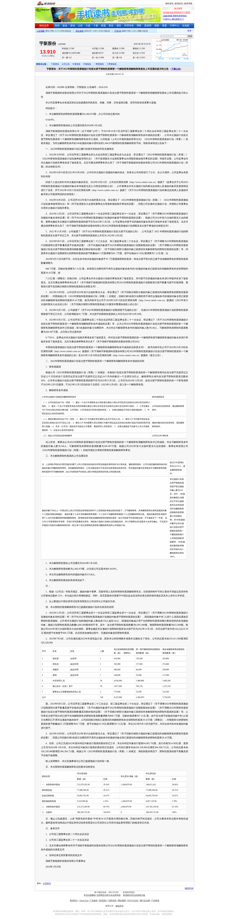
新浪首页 (179, 3)
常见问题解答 (90, 895)
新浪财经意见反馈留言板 (134, 895)
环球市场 (129, 25)
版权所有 (120, 906)
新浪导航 (188, 3)
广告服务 (94, 900)
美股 (164, 25)
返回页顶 (189, 888)
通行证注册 (145, 900)
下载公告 (175, 69)
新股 (103, 25)
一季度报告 (99, 64)
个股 (95, 25)
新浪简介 (74, 900)
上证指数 (41, 31)
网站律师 (122, 900)
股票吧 (147, 25)
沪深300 (117, 31)
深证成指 (79, 31)
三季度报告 (112, 64)
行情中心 (174, 25)
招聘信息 (112, 900)
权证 (111, 25)
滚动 (72, 25)
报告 (119, 25)
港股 (156, 25)
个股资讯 (55, 64)
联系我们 (103, 900)
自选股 (185, 25)
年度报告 (76, 64)
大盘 (88, 25)
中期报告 (87, 64)
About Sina (83, 900)
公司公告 (66, 64)
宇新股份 (47, 43)
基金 (65, 25)
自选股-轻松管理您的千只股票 (176, 12)
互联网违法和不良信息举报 (108, 895)
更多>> (185, 31)
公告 (80, 25)
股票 (57, 25)
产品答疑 (155, 900)
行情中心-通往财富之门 (173, 19)
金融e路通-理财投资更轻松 (175, 16)
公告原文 (47, 883)
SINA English (132, 900)
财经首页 (169, 3)
